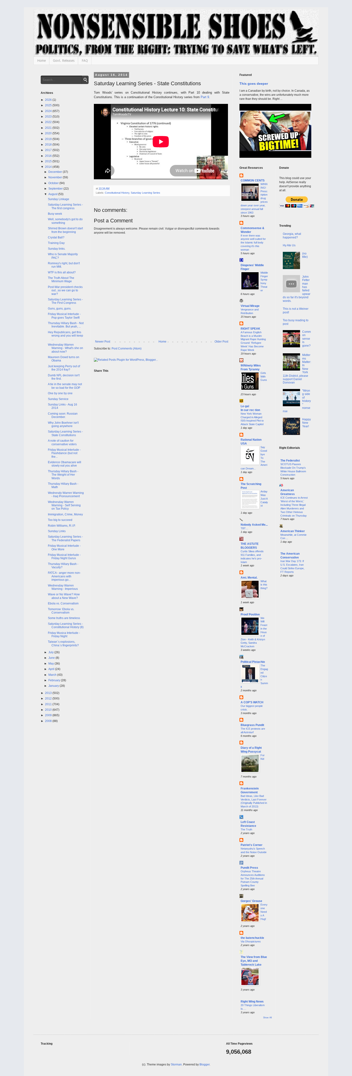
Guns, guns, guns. (59, 308)
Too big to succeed (60, 520)
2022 (48, 122)
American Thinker (292, 531)
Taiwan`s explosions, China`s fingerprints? (63, 643)
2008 (48, 721)
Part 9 (205, 97)
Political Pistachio (253, 662)
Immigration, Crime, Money (65, 514)
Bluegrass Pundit (252, 725)
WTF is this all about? (62, 272)
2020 (48, 133)
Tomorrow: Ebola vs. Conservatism (61, 611)
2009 (48, 715)
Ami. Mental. (249, 577)
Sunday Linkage (58, 199)
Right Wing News (252, 1001)
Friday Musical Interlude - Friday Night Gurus (64, 556)
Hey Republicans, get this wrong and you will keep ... (65, 336)
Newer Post (102, 341)
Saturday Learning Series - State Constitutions (65, 433)
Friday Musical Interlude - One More (64, 547)
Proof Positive (250, 614)
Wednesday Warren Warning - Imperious (63, 587)
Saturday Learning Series (145, 192)
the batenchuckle (252, 938)
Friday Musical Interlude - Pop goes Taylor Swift (64, 315)
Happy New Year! (306, 423)
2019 (48, 139)
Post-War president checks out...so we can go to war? (65, 290)
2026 (48, 99)
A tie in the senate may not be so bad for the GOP (65, 386)
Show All (267, 1017)
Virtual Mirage (250, 306)
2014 (48, 167)
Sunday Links (57, 531)
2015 (48, 161)
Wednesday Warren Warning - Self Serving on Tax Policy (64, 505)
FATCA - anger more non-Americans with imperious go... (64, 576)
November (55, 177)
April (51, 669)
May (51, 663)
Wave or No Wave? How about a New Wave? (64, 596)
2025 (48, 105)
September (55, 188)
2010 (48, 709)
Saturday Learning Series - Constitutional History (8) (66, 625)
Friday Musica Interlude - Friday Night (64, 634)
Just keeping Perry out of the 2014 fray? (64, 368)
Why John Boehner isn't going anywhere (63, 424)
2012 (48, 698)
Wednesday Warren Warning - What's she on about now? (65, 348)
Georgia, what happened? (292, 235)
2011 (48, 704)
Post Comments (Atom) (127, 348)
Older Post (221, 341)
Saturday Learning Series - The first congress (65, 206)
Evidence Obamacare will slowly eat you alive (64, 464)
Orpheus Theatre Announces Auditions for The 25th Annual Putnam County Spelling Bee (253, 878)
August (53, 194)
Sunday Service (58, 399)
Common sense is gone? (306, 338)
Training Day (56, 243)
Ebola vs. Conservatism (63, 603)
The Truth (246, 829)
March (52, 674)
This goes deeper (253, 83)
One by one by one (60, 393)
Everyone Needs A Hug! (264, 911)
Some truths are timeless (64, 618)
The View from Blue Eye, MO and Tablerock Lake (254, 960)
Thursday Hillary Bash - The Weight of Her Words (63, 475)
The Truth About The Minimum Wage (61, 279)
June (52, 657)
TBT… (244, 528)
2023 (48, 116)
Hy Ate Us (289, 245)
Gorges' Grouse (251, 901)
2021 (48, 128)
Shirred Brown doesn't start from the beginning (65, 230)
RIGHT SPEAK (250, 328)
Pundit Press (249, 867)
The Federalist (290, 460)
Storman (176, 1064)
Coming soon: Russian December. (63, 415)
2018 (48, 144)
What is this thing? (264, 585)
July (51, 652)
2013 (48, 693)
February (54, 680)
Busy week (55, 213)
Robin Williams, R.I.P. (61, 525)
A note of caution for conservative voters (62, 442)
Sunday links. (56, 248)
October (53, 183)
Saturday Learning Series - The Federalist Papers (65, 538)
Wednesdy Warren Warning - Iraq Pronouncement (66, 494)
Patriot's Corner (251, 845)
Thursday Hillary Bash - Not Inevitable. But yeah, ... (66, 324)
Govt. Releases (63, 60)
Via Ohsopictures (251, 941)
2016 (48, 156)
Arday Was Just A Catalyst (264, 498)
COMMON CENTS (253, 180)
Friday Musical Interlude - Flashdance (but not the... (64, 453)
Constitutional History (117, 192)
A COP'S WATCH (252, 702)
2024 (48, 111)
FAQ (85, 60)
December (55, 172)
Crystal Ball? (56, 237)
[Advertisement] (295, 658)
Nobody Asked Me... (254, 524)
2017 (48, 150)
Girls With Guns (264, 377)
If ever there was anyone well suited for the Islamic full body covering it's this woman (253, 242)
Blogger (204, 1064)
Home (41, 60)
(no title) (305, 255)
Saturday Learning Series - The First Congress (65, 301)
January (54, 685)
